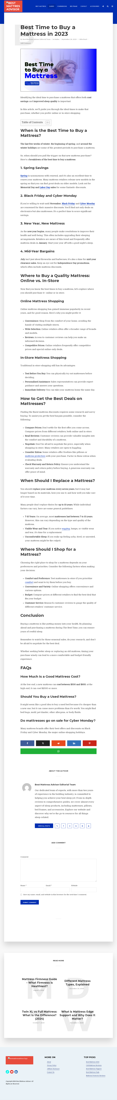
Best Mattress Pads (92, 1072)
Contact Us (50, 1072)
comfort (29, 582)
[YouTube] (11, 1072)
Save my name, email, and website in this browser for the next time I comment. (55, 894)
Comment (24, 857)
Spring (23, 176)
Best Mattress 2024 (92, 1062)
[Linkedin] (16, 1072)
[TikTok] (7, 1072)
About (49, 1062)
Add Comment (25, 43)
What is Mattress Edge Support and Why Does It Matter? (77, 1015)
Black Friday (68, 203)
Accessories (94, 6)
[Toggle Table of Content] (46, 123)
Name (23, 885)
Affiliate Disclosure (53, 1069)
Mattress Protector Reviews (95, 1075)
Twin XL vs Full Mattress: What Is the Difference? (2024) (39, 1015)
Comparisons (62, 6)
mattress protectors (35, 456)
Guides (51, 6)
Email (49, 885)
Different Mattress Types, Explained (77, 982)
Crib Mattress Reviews (94, 1065)
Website (74, 885)
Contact (84, 6)
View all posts (44, 826)
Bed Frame (73, 6)
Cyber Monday (87, 203)
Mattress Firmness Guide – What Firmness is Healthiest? (39, 983)
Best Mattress (41, 6)
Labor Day (45, 187)
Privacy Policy (51, 1065)
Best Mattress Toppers (94, 1069)
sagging (66, 529)
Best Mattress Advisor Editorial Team (36, 39)
